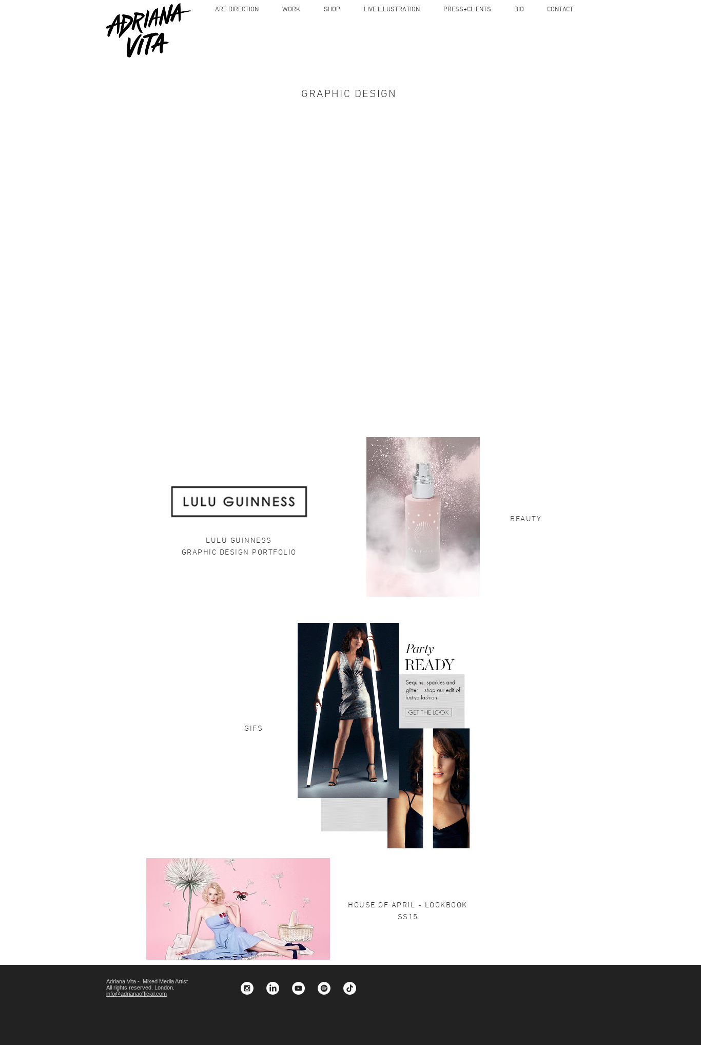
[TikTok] (349, 988)
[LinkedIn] (272, 988)
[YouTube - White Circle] (298, 988)
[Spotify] (324, 988)
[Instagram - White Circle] (247, 988)
